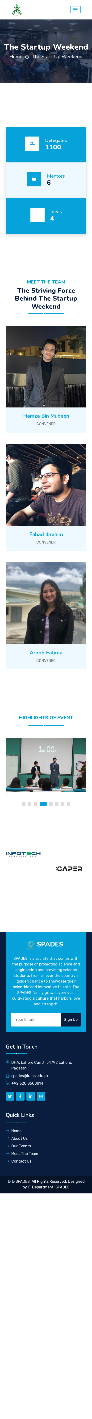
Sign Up (71, 1019)
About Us (19, 1138)
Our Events (21, 1146)
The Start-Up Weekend (57, 56)
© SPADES (21, 1181)
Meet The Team (24, 1153)
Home (15, 56)
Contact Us (21, 1161)
